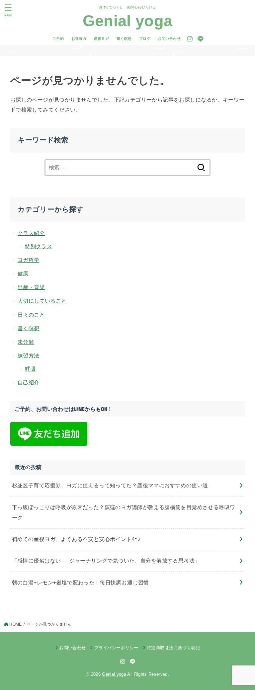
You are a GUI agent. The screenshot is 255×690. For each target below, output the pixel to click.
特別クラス (38, 246)
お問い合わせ (169, 38)
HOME (15, 624)
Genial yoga (127, 21)
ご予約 (58, 38)
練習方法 (29, 355)
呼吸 (30, 369)
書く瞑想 (124, 38)
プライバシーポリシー (116, 647)
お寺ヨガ (79, 38)
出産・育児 (31, 287)
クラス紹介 (31, 233)
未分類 (26, 342)
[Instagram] (190, 39)
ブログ (144, 38)
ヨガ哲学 (29, 260)
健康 (23, 273)
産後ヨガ (101, 38)
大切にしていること (42, 301)
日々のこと (31, 315)
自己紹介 (29, 382)
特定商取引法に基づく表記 (173, 647)
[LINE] (200, 39)
